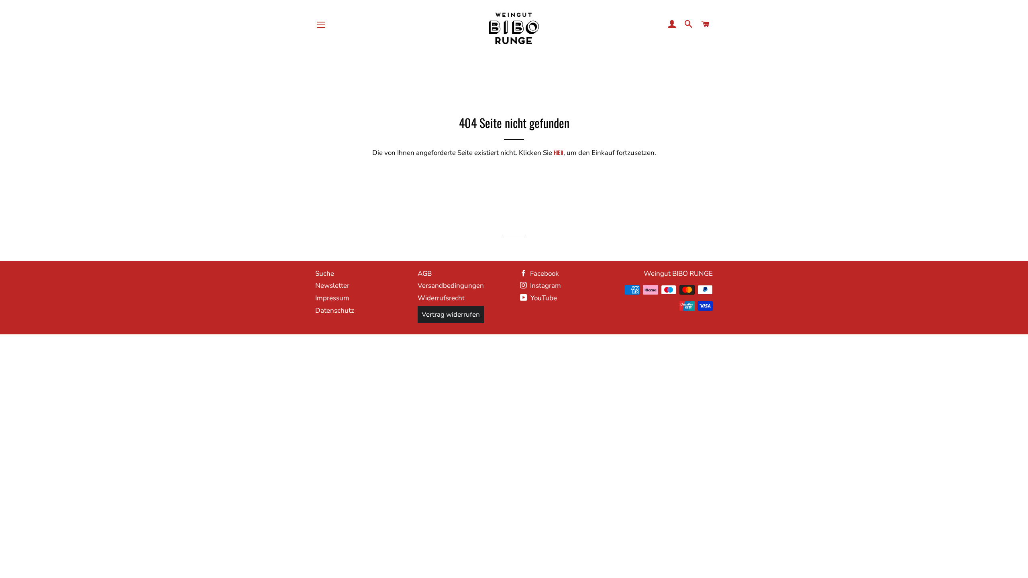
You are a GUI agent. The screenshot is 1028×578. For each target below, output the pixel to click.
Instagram (544, 285)
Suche (324, 273)
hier (558, 153)
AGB (425, 273)
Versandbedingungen (451, 285)
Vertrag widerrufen (451, 314)
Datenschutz (334, 310)
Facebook (543, 273)
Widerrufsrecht (441, 298)
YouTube (543, 298)
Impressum (332, 298)
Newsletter (332, 285)
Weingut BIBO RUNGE (678, 273)
